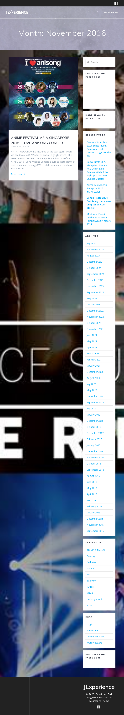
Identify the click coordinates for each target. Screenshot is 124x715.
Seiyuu (90, 592)
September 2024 (95, 273)
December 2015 (95, 518)
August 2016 (93, 475)
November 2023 (95, 286)
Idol (89, 574)
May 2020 (92, 390)
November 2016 (95, 457)
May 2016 (92, 488)
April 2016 (92, 494)
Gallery (90, 568)
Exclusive (91, 562)
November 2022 (95, 316)
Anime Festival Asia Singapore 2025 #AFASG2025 (97, 188)
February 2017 (94, 439)
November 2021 (95, 329)
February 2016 (94, 506)
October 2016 (94, 463)
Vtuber (90, 605)
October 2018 (94, 426)
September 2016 (95, 469)
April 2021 (92, 347)
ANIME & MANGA (96, 550)
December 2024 (95, 261)
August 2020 (93, 377)
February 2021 (94, 359)
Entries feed (93, 630)
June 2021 (92, 335)
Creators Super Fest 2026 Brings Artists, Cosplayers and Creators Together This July (99, 149)
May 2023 (92, 298)
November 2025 (95, 249)
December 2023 (95, 280)
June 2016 (92, 481)
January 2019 (93, 414)
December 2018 (95, 420)
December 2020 (95, 371)
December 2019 (95, 396)
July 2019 (91, 408)
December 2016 (95, 451)
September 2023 (95, 292)
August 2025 (93, 255)
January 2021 (93, 365)
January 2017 (93, 445)
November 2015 (95, 524)
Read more (17, 174)
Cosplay (91, 556)
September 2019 (95, 402)
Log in (90, 624)
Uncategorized (94, 599)
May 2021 (92, 341)
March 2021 (93, 353)
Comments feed (95, 636)
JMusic (90, 586)
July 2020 (91, 384)
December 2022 (95, 310)
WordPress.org (94, 642)
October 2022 (94, 322)
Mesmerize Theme (99, 700)
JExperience (17, 12)
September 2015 (95, 530)
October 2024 (94, 267)
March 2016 (93, 500)
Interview (91, 580)
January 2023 (93, 304)
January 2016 (93, 512)
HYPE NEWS (111, 12)
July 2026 (91, 243)
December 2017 (95, 433)
